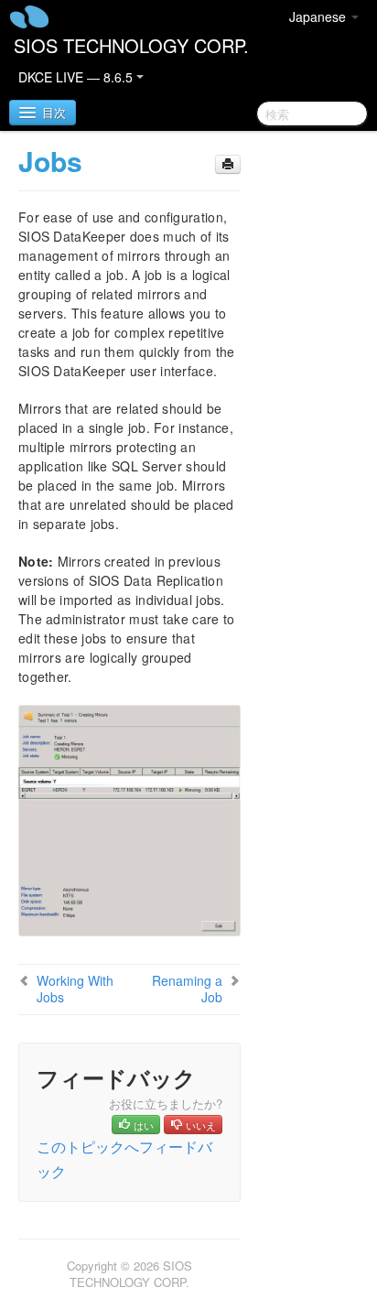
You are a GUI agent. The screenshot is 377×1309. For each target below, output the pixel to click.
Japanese (319, 16)
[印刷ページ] (228, 164)
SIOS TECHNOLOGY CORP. (131, 45)
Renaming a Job (187, 988)
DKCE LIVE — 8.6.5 (77, 77)
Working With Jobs (75, 988)
